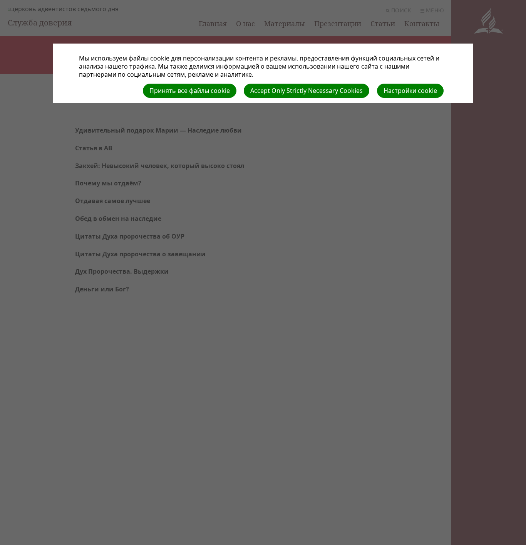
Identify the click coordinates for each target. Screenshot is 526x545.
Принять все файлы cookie (189, 90)
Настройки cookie (410, 90)
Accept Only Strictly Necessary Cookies (306, 90)
